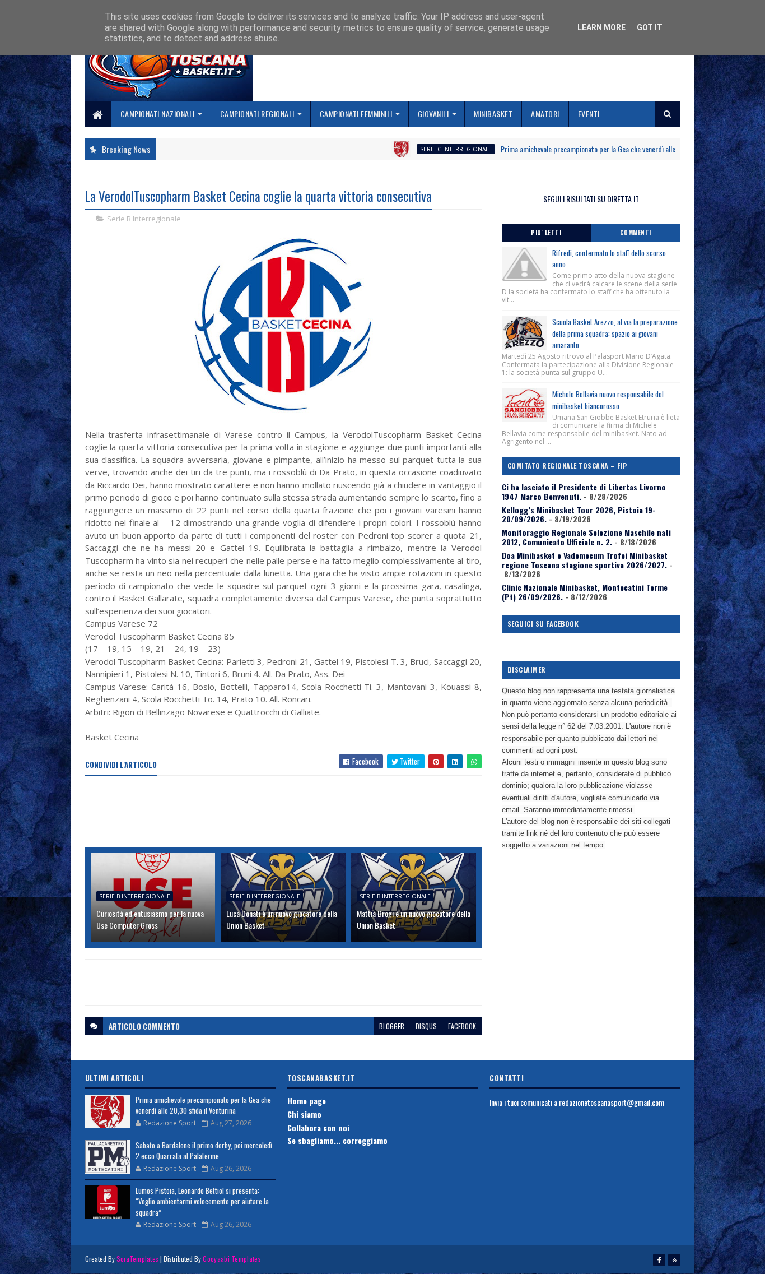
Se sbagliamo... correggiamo (337, 1140)
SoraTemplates (137, 1258)
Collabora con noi (318, 1127)
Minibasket (493, 113)
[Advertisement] (289, 812)
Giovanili (433, 113)
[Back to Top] (674, 1260)
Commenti (635, 232)
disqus (426, 1026)
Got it (650, 27)
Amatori (545, 113)
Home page (306, 1100)
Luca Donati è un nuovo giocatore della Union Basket (281, 919)
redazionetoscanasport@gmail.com (611, 1102)
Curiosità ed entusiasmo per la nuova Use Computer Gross (150, 919)
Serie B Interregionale (144, 219)
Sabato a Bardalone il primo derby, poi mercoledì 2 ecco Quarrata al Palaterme (204, 1150)
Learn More (601, 27)
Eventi (589, 113)
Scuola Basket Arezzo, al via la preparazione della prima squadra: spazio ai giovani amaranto (615, 333)
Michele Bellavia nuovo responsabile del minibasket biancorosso (608, 399)
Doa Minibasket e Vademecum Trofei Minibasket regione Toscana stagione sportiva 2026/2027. (585, 560)
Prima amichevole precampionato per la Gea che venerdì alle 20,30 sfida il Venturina (590, 149)
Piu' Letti (546, 232)
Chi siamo (304, 1114)
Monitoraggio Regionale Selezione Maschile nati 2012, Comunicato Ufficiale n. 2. (586, 537)
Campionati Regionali (257, 113)
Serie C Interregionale (423, 149)
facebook (462, 1026)
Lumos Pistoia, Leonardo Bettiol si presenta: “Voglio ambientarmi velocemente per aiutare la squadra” (202, 1201)
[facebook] (659, 1260)
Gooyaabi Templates (231, 1258)
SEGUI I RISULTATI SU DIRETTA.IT (591, 199)
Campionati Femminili (356, 113)
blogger (391, 1026)
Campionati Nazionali (157, 113)
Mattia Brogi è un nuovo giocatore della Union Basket (413, 919)
